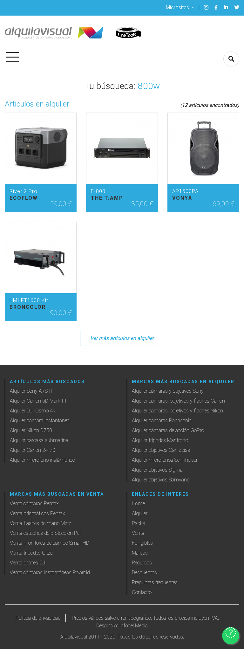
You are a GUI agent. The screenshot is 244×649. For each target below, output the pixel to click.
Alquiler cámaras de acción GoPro (168, 430)
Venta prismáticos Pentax (37, 513)
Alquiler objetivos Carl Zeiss (161, 450)
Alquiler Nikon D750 (31, 430)
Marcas (140, 553)
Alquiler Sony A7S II (31, 391)
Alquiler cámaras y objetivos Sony (168, 391)
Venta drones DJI (28, 563)
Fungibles (142, 543)
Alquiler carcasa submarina (39, 440)
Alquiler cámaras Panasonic (162, 421)
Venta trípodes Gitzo (31, 553)
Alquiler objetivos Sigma (157, 470)
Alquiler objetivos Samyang (161, 480)
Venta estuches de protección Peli (45, 533)
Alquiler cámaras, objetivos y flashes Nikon (177, 411)
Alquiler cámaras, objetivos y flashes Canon (178, 401)
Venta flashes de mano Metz (40, 523)
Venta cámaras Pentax (34, 504)
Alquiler (139, 513)
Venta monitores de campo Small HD (49, 543)
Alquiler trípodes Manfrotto (160, 440)
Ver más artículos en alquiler (122, 338)
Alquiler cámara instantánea (40, 421)
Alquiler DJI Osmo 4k (32, 411)
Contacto (142, 592)
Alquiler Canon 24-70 (32, 450)
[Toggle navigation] (13, 56)
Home (138, 504)
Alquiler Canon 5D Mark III (38, 401)
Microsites (178, 7)
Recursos (142, 563)
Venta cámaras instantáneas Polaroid (50, 573)
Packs (138, 523)
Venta (138, 533)
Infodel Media (133, 626)
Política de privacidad (38, 618)
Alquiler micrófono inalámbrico (42, 460)
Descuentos (144, 573)
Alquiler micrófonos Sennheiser (165, 460)
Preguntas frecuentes (155, 582)
